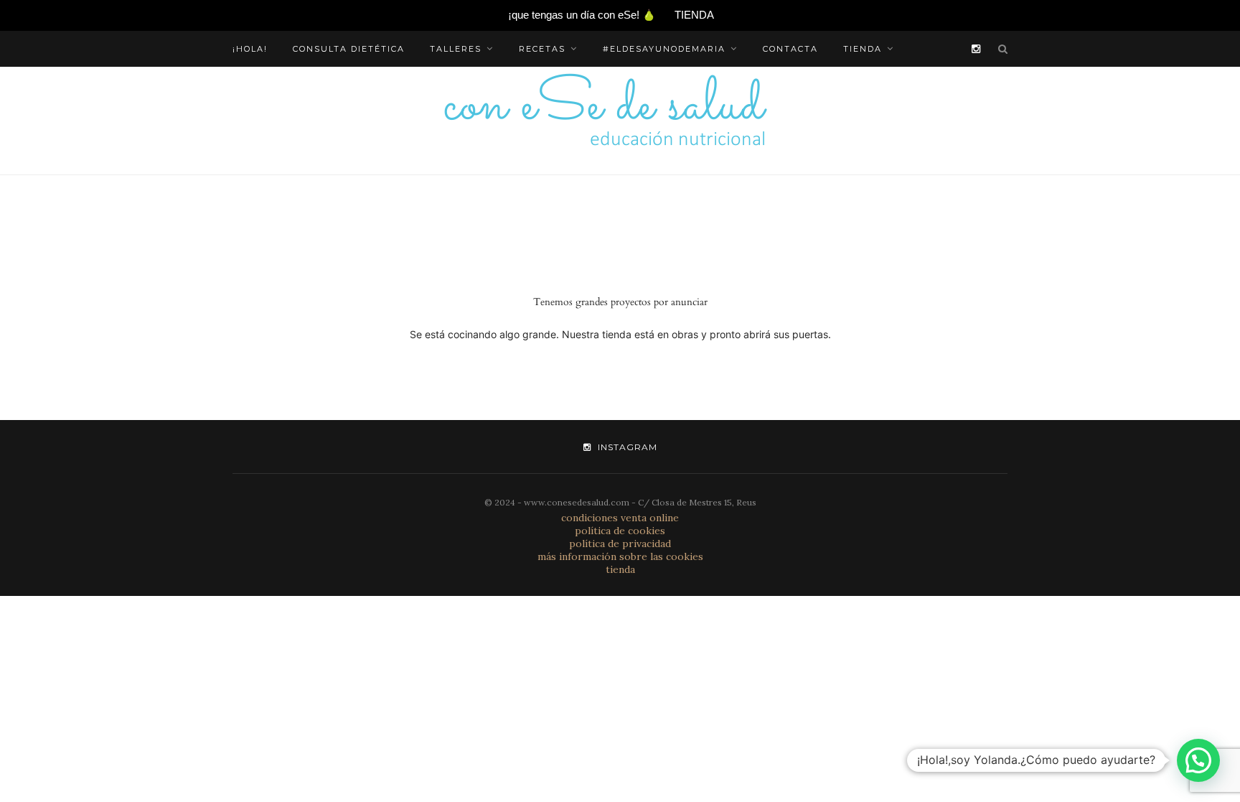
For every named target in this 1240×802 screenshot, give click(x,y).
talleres (456, 49)
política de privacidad (620, 543)
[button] (1198, 760)
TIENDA (694, 15)
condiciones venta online (620, 517)
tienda (862, 49)
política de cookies (620, 530)
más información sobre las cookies (620, 556)
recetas (542, 49)
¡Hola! (250, 49)
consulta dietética (349, 49)
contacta (790, 49)
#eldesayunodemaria (664, 49)
